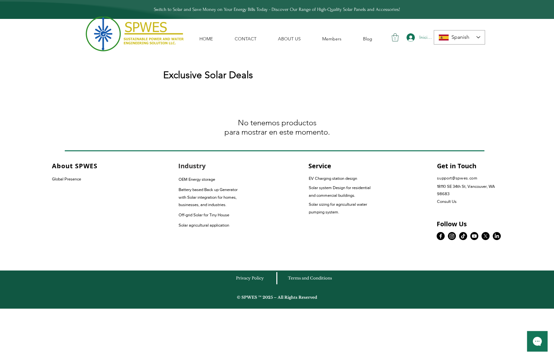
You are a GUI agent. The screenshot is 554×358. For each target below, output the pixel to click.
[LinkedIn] (497, 236)
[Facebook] (441, 236)
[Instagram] (452, 236)
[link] (395, 37)
